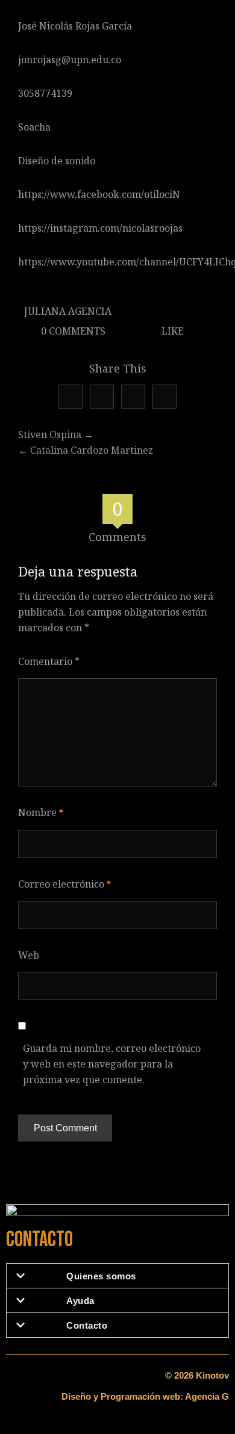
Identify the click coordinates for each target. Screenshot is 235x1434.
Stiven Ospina (49, 434)
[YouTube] (133, 397)
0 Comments (72, 331)
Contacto (86, 1325)
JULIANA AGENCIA (67, 311)
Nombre (40, 812)
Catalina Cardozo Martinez (91, 450)
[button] (117, 1276)
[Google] (102, 397)
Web (28, 955)
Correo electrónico (64, 884)
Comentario (49, 661)
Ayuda (80, 1301)
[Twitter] (70, 397)
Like (171, 331)
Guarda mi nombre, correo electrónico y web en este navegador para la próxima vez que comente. (112, 1064)
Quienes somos (101, 1276)
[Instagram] (164, 397)
